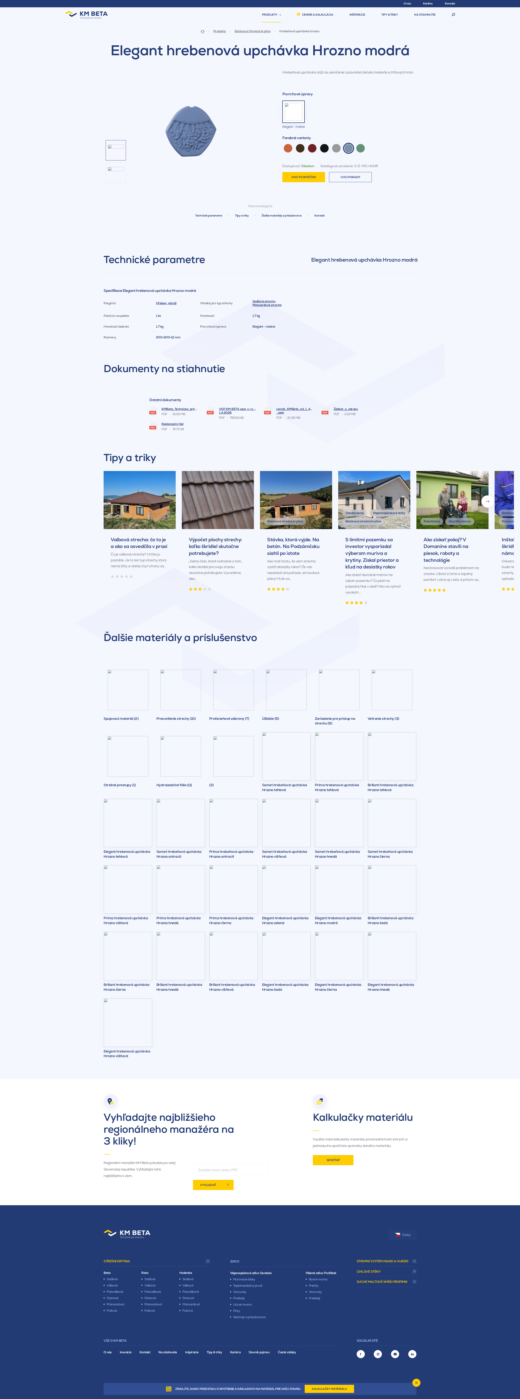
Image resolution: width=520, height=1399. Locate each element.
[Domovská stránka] (203, 31)
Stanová (112, 1298)
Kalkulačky (329, 1389)
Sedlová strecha (263, 301)
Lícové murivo (242, 1304)
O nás (108, 1352)
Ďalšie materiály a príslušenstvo (282, 215)
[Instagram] (378, 1354)
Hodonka (185, 1273)
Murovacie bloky (244, 1279)
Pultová (112, 1310)
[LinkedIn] (412, 1354)
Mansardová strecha (267, 305)
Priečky (313, 1285)
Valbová (112, 1285)
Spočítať (333, 1160)
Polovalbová (115, 1292)
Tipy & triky (214, 1352)
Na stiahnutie (167, 1352)
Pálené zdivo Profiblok (321, 1273)
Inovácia (125, 1352)
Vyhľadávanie (453, 14)
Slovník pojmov (259, 1352)
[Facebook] (361, 1354)
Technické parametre (208, 215)
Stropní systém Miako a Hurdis (382, 1261)
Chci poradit (350, 177)
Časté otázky (287, 1352)
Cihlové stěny (369, 1271)
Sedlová (112, 1279)
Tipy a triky (242, 215)
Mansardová (115, 1304)
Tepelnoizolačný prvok (247, 1285)
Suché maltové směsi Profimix (382, 1282)
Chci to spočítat (303, 177)
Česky (406, 1235)
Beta (107, 1273)
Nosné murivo (318, 1279)
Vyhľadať (208, 1185)
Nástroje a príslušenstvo (249, 1317)
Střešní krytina (117, 1261)
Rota (144, 1273)
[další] (487, 501)
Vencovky (239, 1292)
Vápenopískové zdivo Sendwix (251, 1273)
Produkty (219, 31)
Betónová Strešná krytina (252, 31)
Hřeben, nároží (166, 303)
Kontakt (319, 215)
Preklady (239, 1298)
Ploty (236, 1311)
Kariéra (235, 1352)
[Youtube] (395, 1354)
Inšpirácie (192, 1352)
